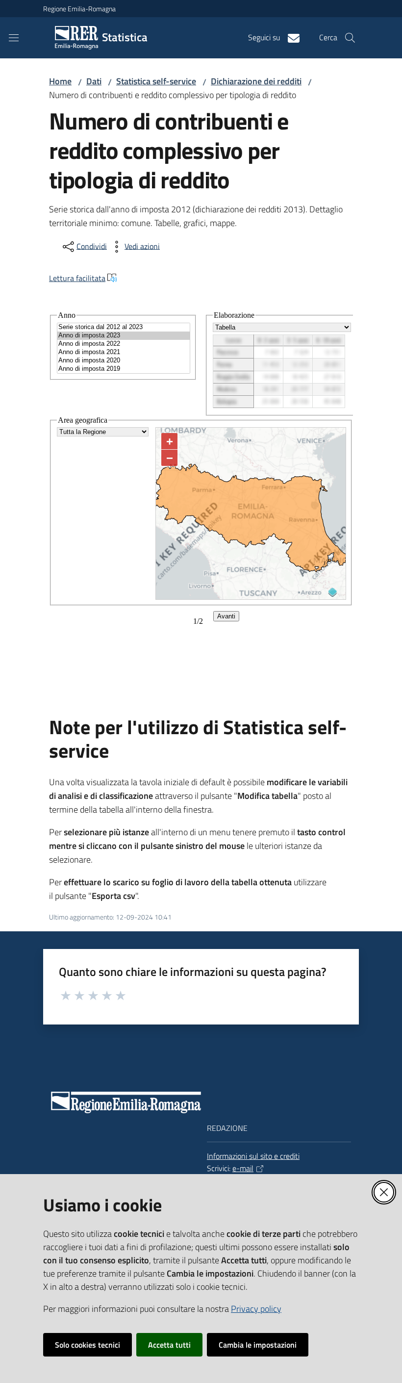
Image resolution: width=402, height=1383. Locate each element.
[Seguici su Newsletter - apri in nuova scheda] (290, 37)
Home (60, 81)
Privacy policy (256, 1308)
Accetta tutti (169, 1345)
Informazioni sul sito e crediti (253, 1156)
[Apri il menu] (14, 38)
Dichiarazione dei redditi (256, 81)
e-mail (242, 1168)
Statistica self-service (156, 81)
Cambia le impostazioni (258, 1345)
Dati (93, 81)
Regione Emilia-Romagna (79, 8)
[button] (350, 38)
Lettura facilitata (77, 278)
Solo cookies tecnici (87, 1345)
